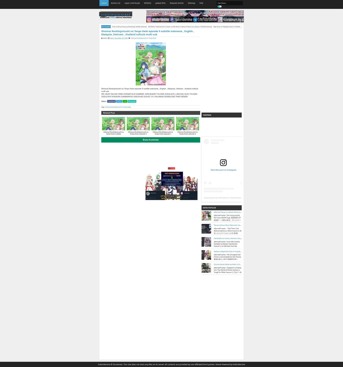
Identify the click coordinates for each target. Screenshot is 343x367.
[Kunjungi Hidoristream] (171, 185)
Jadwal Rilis (160, 3)
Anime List (115, 3)
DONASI (147, 3)
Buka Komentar (151, 140)
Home (104, 3)
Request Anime (177, 3)
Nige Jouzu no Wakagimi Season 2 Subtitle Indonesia (229, 26)
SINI (152, 96)
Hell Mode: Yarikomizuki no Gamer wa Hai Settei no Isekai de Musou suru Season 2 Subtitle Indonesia (180, 26)
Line (124, 101)
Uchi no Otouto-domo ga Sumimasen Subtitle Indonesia (129, 26)
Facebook (111, 101)
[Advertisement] (222, 70)
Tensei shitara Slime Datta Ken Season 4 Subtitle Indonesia (237, 225)
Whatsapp (132, 101)
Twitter (119, 101)
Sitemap (191, 3)
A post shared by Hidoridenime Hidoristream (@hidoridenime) (230, 198)
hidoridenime (104, 364)
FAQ (201, 3)
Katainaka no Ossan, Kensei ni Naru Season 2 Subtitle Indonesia (239, 238)
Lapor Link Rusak (132, 3)
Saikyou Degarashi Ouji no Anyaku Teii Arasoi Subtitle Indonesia (239, 251)
